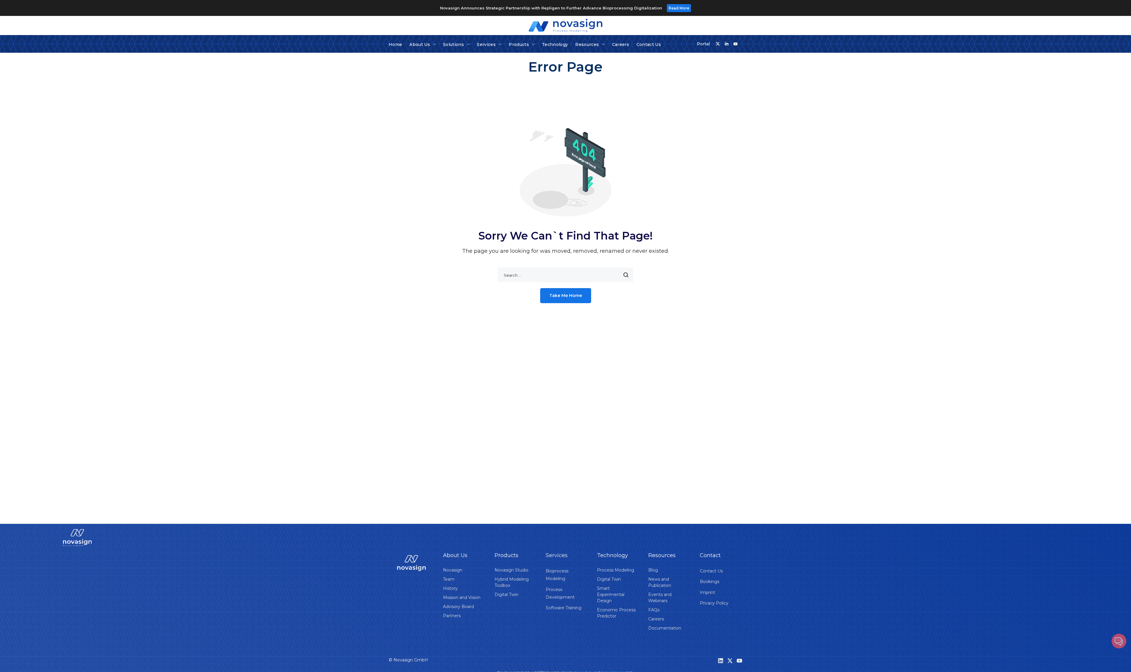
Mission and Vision (461, 597)
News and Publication (659, 582)
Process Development (560, 593)
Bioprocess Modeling (557, 574)
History (450, 588)
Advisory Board (458, 606)
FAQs (653, 609)
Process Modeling (615, 570)
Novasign (452, 570)
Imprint (707, 592)
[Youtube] (735, 44)
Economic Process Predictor (616, 613)
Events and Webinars (660, 597)
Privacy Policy (714, 603)
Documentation (664, 628)
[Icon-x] (718, 44)
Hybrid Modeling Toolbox (512, 582)
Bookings (709, 581)
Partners (452, 615)
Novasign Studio (511, 570)
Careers (656, 619)
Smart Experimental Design (610, 594)
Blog (653, 570)
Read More (679, 8)
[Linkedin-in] (727, 44)
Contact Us (711, 571)
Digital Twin (506, 594)
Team (448, 579)
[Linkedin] (720, 660)
